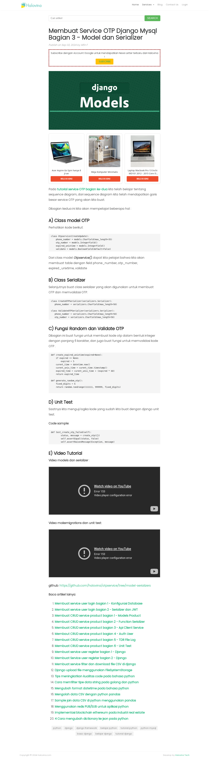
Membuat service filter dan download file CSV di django (95, 664)
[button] (148, 5)
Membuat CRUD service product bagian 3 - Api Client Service (99, 628)
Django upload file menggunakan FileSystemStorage (93, 670)
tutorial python (129, 728)
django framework (86, 728)
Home (135, 4)
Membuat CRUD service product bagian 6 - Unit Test (93, 646)
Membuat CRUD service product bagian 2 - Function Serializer (100, 622)
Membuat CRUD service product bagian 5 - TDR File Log (95, 640)
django (69, 728)
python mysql (148, 728)
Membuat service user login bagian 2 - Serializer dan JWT (96, 610)
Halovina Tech (182, 755)
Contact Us (172, 4)
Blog (160, 4)
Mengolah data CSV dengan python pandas (87, 694)
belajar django (103, 733)
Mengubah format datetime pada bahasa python (92, 688)
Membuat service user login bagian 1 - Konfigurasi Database (98, 603)
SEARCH (152, 18)
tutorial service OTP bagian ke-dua (82, 189)
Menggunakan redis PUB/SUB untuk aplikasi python (92, 706)
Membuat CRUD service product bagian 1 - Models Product (98, 616)
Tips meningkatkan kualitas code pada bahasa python (95, 676)
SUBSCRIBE (104, 61)
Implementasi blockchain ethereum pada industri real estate (100, 712)
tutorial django (124, 733)
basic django (84, 733)
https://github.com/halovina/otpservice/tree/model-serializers (105, 585)
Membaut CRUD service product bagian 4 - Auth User (94, 634)
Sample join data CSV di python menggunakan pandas (95, 700)
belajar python (109, 728)
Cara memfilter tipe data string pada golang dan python (97, 682)
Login (185, 4)
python (57, 728)
